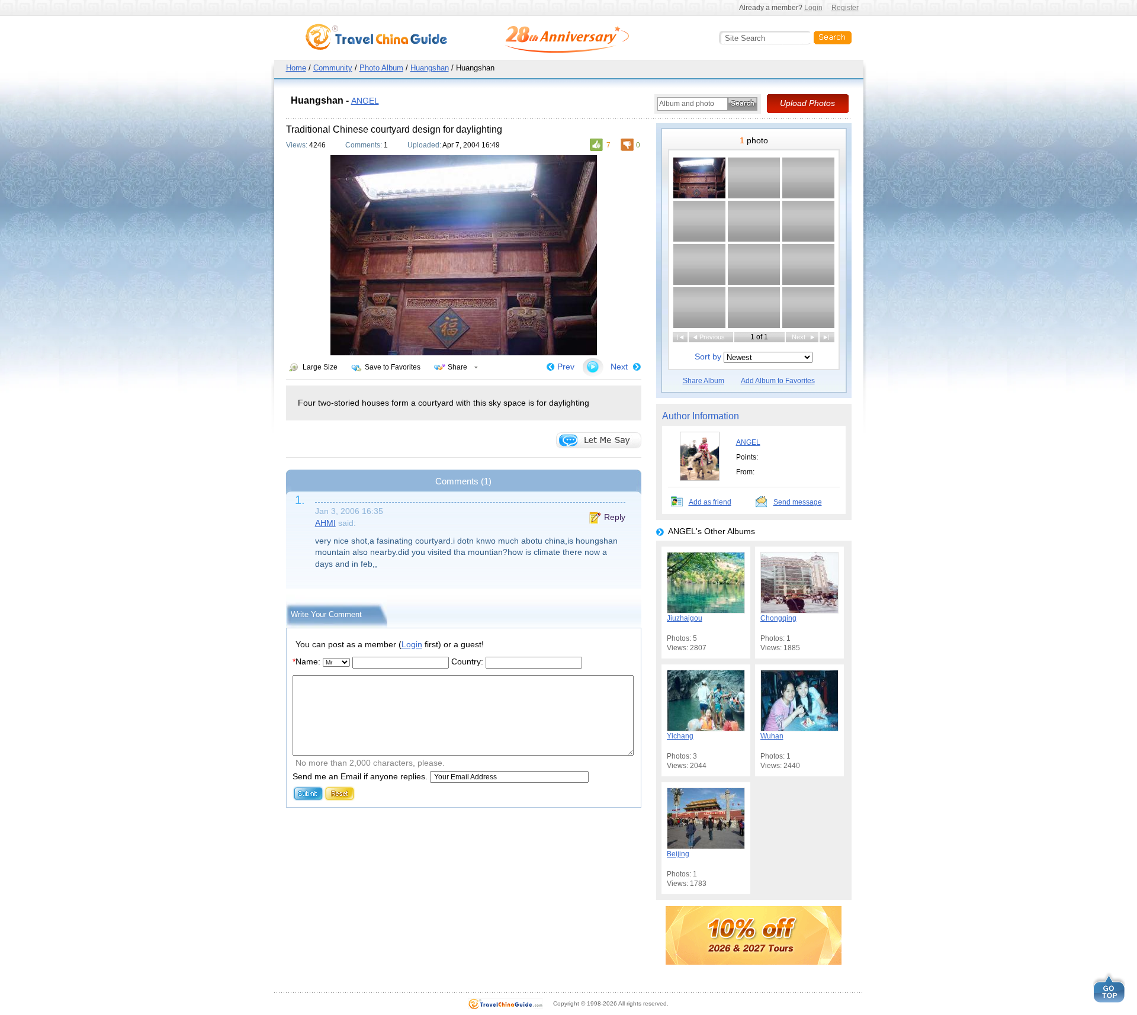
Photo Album (381, 67)
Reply (614, 517)
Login (813, 8)
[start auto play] (593, 367)
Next (619, 366)
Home (296, 67)
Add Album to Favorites (778, 381)
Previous (712, 337)
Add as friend (710, 502)
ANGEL (365, 100)
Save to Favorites (392, 367)
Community (332, 67)
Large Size (320, 367)
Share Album (703, 381)
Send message (797, 502)
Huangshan (429, 67)
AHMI (325, 523)
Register (845, 8)
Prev (565, 366)
